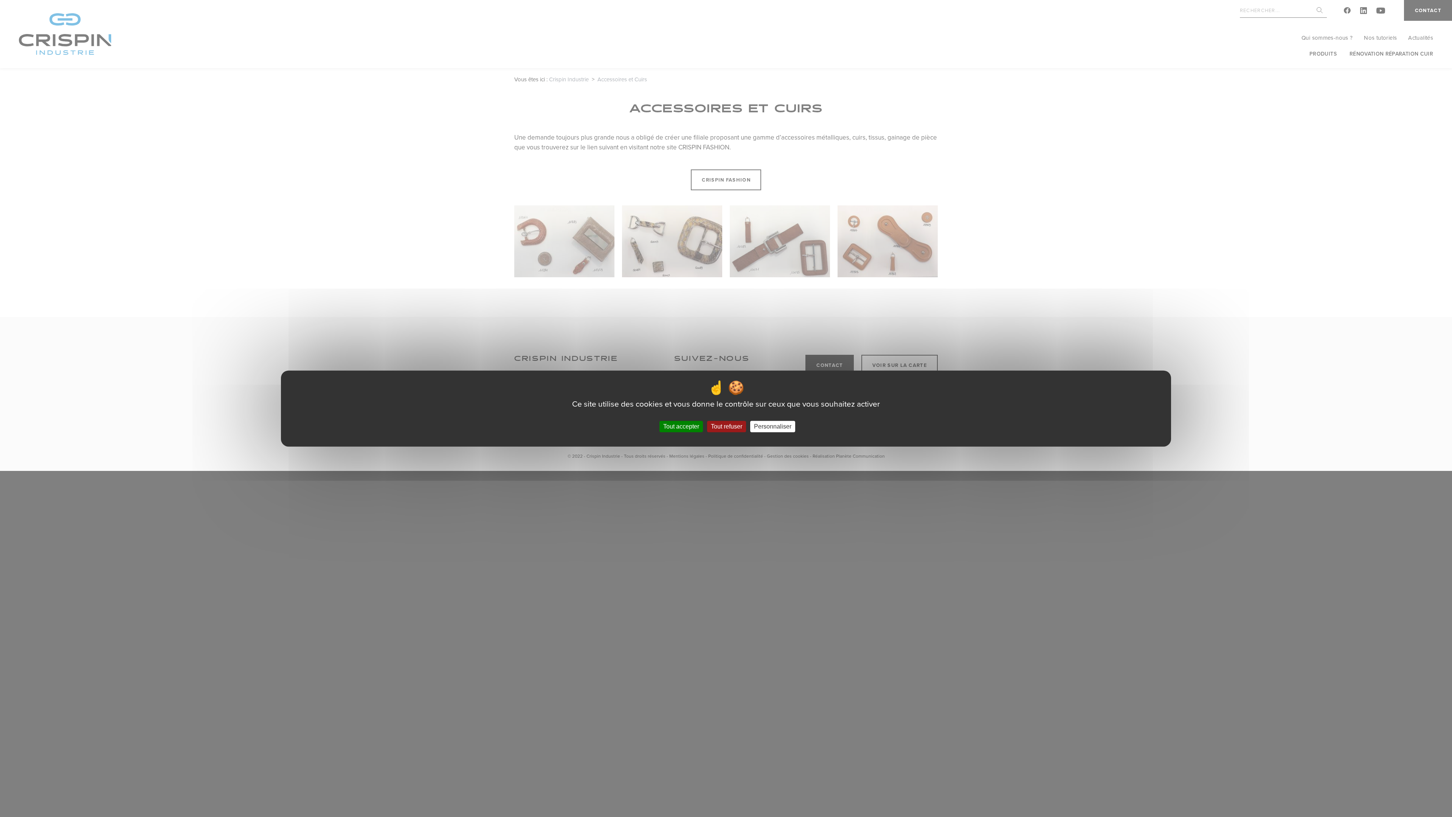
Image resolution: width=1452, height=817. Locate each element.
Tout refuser (726, 426)
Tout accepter (681, 426)
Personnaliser (772, 426)
